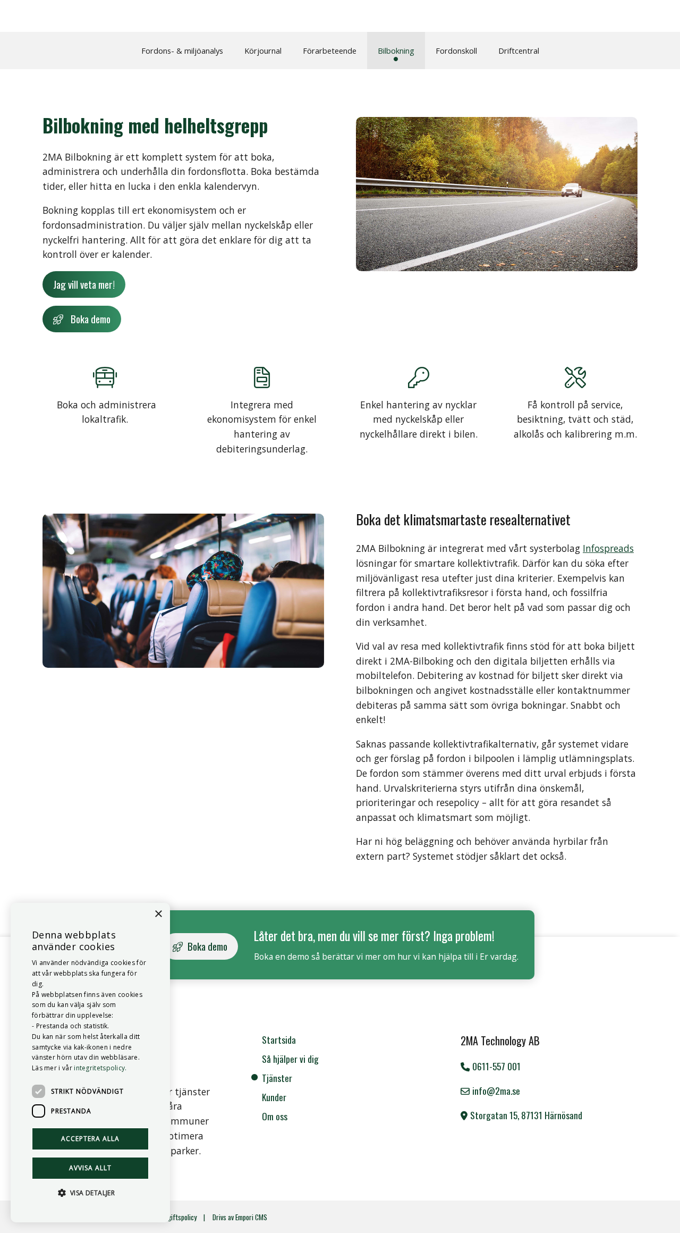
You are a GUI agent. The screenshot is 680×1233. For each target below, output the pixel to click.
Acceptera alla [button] (90, 1138)
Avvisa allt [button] (90, 1167)
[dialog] (90, 1062)
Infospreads (608, 548)
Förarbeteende (329, 50)
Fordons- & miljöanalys (182, 50)
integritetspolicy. (100, 1067)
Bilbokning (396, 50)
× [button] (158, 914)
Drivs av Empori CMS (239, 1216)
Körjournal (263, 50)
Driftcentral (518, 50)
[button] (90, 1192)
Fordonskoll (456, 50)
